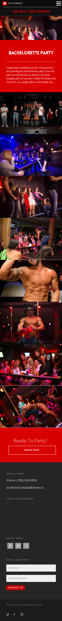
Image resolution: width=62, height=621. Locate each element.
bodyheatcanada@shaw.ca (25, 487)
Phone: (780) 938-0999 (21, 480)
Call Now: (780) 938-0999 (31, 11)
